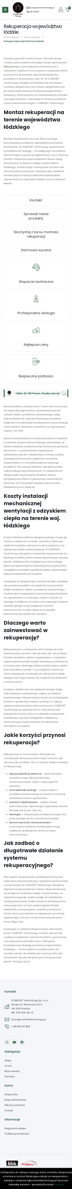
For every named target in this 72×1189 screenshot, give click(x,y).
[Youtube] (14, 1042)
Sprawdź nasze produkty (36, 216)
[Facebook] (22, 1042)
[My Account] (61, 9)
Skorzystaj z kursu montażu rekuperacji (36, 234)
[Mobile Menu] (5, 10)
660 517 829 (34, 12)
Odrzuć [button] (59, 1184)
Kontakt (36, 200)
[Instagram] (7, 1042)
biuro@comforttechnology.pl (41, 8)
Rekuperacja (11, 66)
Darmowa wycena (36, 250)
